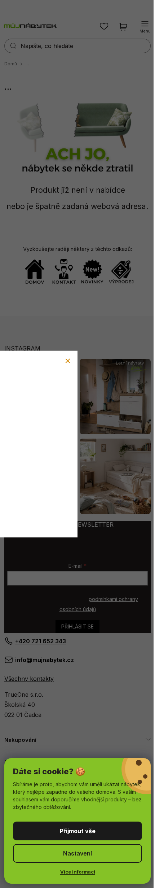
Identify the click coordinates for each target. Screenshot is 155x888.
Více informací (77, 872)
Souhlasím (77, 831)
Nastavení (77, 853)
